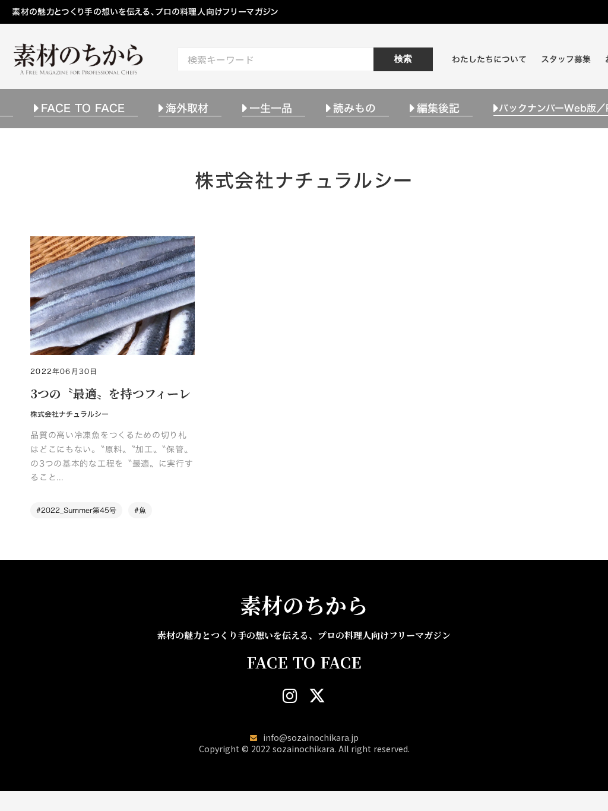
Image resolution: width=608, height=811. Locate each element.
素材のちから (304, 605)
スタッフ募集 (566, 59)
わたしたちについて (489, 59)
